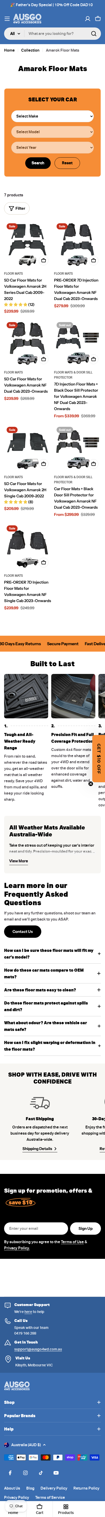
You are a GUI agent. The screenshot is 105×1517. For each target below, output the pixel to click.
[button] (98, 758)
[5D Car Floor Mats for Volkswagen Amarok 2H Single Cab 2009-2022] (27, 447)
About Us (12, 1488)
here (28, 1312)
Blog (30, 1488)
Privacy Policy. (17, 1248)
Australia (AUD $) (26, 1445)
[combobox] (52, 33)
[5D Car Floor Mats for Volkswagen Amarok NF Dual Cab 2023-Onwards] (27, 343)
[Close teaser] (90, 783)
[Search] (94, 34)
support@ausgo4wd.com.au (38, 1349)
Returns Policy (86, 1488)
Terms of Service (50, 1497)
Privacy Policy (16, 1497)
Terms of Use (72, 1242)
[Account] (88, 19)
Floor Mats (13, 273)
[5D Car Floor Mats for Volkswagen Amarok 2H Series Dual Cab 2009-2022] (27, 244)
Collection (30, 50)
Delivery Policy (54, 1488)
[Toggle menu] (7, 19)
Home (9, 50)
